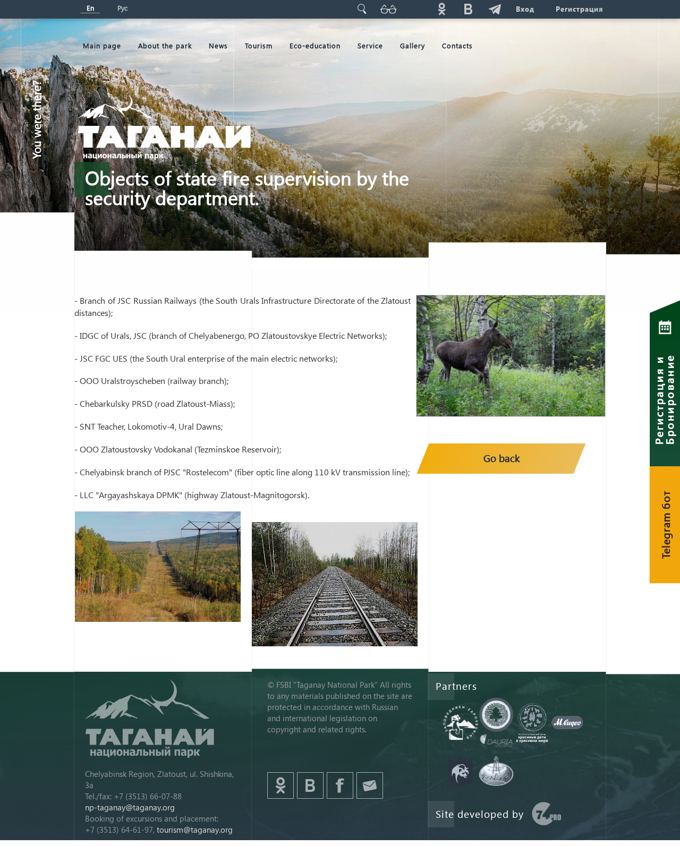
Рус (122, 7)
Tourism (259, 45)
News (218, 45)
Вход (525, 8)
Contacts (457, 45)
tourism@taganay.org (195, 829)
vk (468, 9)
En (90, 7)
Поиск (361, 9)
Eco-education (315, 45)
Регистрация (579, 8)
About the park (165, 45)
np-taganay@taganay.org (130, 807)
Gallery (412, 45)
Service (370, 45)
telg (494, 9)
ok (441, 9)
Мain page (102, 45)
